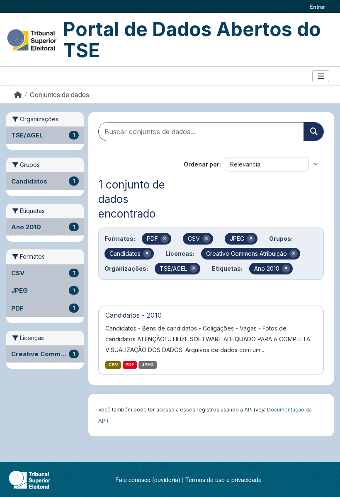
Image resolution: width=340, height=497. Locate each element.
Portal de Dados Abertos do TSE (192, 40)
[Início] (18, 94)
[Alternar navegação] (320, 76)
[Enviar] (313, 131)
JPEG (147, 364)
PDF (129, 364)
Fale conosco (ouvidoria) (147, 479)
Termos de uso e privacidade (223, 479)
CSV (113, 364)
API (248, 409)
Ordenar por (201, 164)
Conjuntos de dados (59, 94)
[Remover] (164, 239)
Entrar (317, 6)
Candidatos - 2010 (133, 315)
